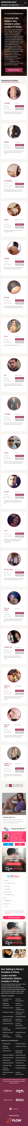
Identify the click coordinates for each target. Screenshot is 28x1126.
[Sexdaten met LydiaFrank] (14, 636)
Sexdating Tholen (7, 1065)
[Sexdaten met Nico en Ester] (14, 714)
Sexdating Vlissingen (8, 1057)
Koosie (6, 492)
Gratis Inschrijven (14, 917)
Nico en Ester (6, 725)
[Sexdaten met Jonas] (14, 442)
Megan (6, 142)
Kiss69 (6, 220)
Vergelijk (22, 1079)
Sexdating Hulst (20, 1062)
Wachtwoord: (6, 903)
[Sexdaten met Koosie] (14, 481)
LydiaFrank (8, 647)
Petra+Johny (8, 569)
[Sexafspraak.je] (14, 860)
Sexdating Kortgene (21, 1043)
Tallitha (6, 258)
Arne (6, 336)
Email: (4, 897)
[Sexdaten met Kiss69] (14, 209)
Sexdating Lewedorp (8, 1032)
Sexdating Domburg (21, 1065)
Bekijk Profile (19, 106)
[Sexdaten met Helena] (14, 287)
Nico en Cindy (6, 609)
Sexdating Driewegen (8, 1012)
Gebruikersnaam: (7, 892)
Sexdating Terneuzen (21, 1046)
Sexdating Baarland (20, 1016)
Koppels (15, 1081)
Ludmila (7, 103)
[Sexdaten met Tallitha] (14, 248)
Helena (6, 297)
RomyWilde (8, 181)
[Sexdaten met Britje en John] (14, 675)
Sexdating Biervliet (20, 1055)
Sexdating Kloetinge (8, 1023)
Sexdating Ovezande (8, 1007)
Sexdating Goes (7, 1043)
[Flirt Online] (14, 836)
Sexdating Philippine (21, 1057)
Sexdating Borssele (20, 1032)
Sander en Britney (7, 764)
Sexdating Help (8, 2)
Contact (11, 1083)
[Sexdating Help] (6, 785)
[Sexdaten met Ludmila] (14, 92)
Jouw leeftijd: (6, 886)
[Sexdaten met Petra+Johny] (14, 559)
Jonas (6, 453)
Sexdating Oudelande (8, 1016)
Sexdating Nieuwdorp (21, 1028)
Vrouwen (5, 1081)
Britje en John (7, 687)
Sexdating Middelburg (8, 1055)
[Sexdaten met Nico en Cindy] (14, 598)
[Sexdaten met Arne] (14, 326)
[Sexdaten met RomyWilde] (14, 170)
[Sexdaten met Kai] (14, 364)
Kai (5, 375)
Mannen (10, 1081)
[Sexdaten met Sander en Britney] (14, 753)
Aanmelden (19, 147)
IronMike (7, 414)
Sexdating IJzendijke (8, 1062)
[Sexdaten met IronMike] (14, 403)
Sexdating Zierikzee (21, 1060)
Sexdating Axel (6, 1060)
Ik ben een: (5, 880)
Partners (16, 1083)
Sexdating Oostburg (21, 1068)
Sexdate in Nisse (14, 70)
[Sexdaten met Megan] (14, 131)
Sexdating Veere (7, 1050)
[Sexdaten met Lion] (14, 520)
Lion (5, 530)
